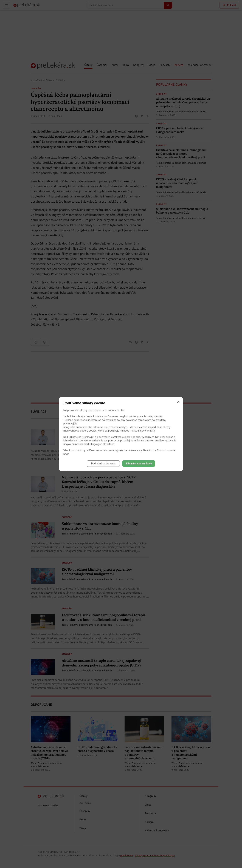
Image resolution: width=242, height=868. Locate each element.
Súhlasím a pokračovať (138, 463)
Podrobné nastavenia (103, 463)
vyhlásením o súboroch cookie (157, 450)
